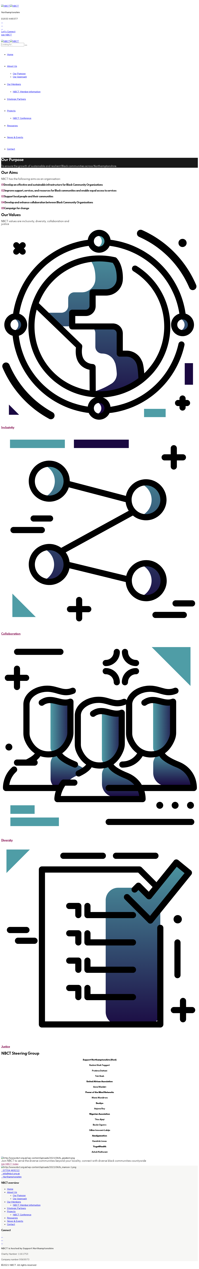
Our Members (14, 84)
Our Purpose (19, 73)
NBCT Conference (22, 118)
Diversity (7, 840)
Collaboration (11, 634)
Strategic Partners (16, 99)
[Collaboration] (99, 531)
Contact (11, 149)
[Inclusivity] (99, 324)
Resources (12, 125)
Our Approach (20, 76)
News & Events (15, 137)
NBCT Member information (26, 91)
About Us (12, 66)
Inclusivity (7, 427)
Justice (5, 1046)
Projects (11, 110)
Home (10, 54)
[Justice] (99, 944)
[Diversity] (99, 737)
